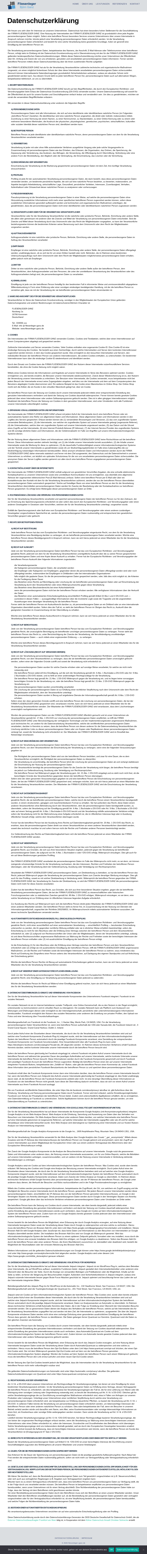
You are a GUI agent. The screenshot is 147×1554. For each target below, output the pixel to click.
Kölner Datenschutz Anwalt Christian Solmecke (107, 1520)
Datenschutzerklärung (67, 1538)
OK (111, 1549)
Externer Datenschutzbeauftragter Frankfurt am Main (32, 1520)
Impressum (87, 1538)
